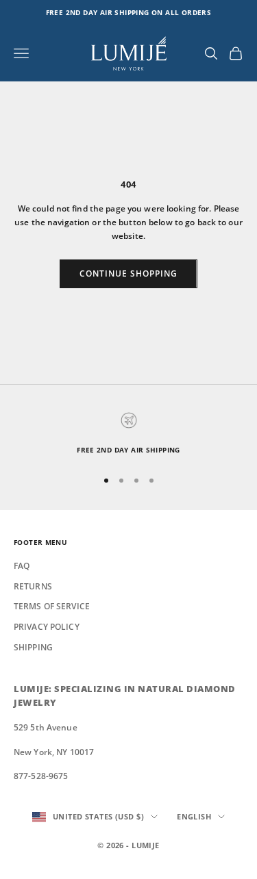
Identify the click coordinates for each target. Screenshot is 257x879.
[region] (128, 434)
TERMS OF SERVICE (52, 606)
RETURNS (33, 586)
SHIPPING (33, 647)
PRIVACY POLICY (46, 627)
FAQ (21, 566)
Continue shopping (128, 273)
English (194, 816)
